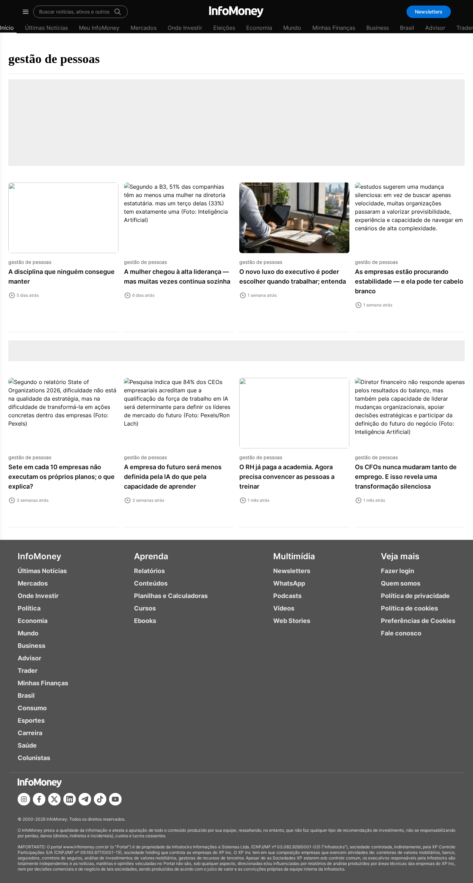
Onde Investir (185, 27)
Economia (259, 27)
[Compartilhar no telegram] (85, 799)
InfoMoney (39, 556)
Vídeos (283, 608)
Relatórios (149, 570)
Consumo (32, 708)
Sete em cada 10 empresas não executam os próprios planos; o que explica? (61, 476)
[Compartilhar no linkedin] (69, 799)
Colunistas (34, 757)
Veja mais (400, 556)
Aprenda (151, 556)
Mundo (292, 27)
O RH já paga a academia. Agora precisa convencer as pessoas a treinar (286, 476)
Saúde (27, 745)
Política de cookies (409, 608)
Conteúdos (151, 583)
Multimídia (294, 556)
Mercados (144, 27)
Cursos (145, 608)
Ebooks (145, 620)
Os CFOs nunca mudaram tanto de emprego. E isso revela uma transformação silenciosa (406, 476)
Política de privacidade (415, 595)
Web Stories (291, 620)
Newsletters (429, 12)
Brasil (407, 27)
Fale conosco (401, 633)
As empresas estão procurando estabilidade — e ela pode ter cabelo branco (409, 281)
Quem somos (400, 583)
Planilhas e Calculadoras (171, 595)
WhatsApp (289, 583)
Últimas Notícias (46, 27)
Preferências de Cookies (418, 620)
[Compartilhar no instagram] (24, 799)
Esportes (31, 720)
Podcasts (287, 595)
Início (7, 27)
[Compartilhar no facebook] (39, 799)
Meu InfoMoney (99, 27)
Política (29, 608)
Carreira (30, 733)
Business (377, 27)
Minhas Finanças (333, 27)
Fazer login (397, 570)
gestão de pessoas (54, 59)
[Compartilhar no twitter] (54, 799)
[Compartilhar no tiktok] (100, 799)
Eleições (224, 27)
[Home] (236, 11)
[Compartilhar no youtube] (115, 799)
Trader (27, 670)
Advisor (435, 27)
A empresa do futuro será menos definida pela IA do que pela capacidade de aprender (173, 476)
